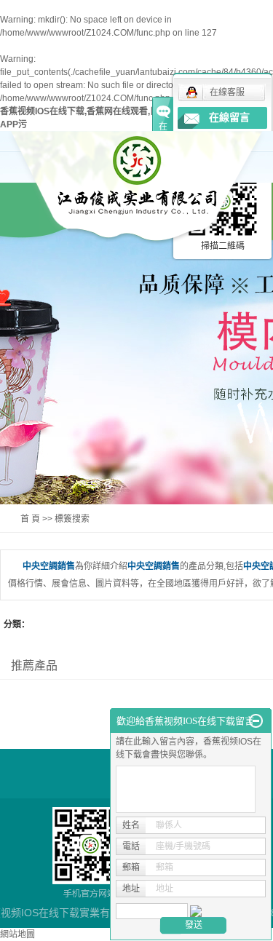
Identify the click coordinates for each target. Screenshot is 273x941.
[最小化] (256, 721)
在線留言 (229, 117)
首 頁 (30, 519)
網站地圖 (17, 934)
